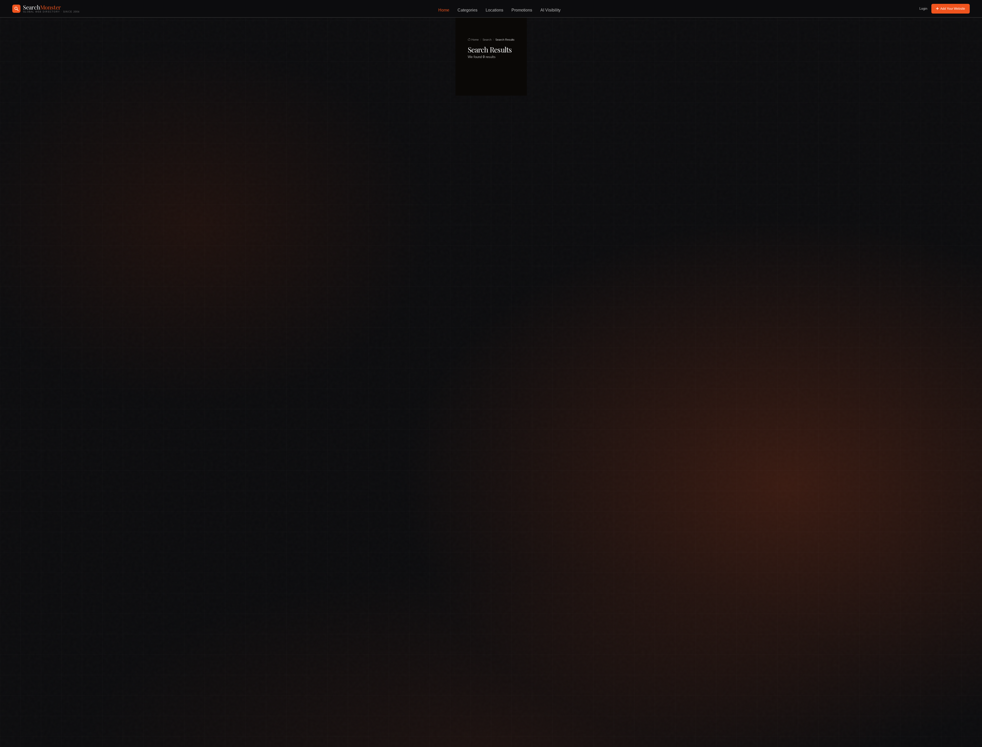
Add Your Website (952, 8)
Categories (467, 10)
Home (443, 10)
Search (487, 39)
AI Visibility (550, 10)
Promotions (521, 10)
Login (923, 8)
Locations (494, 10)
